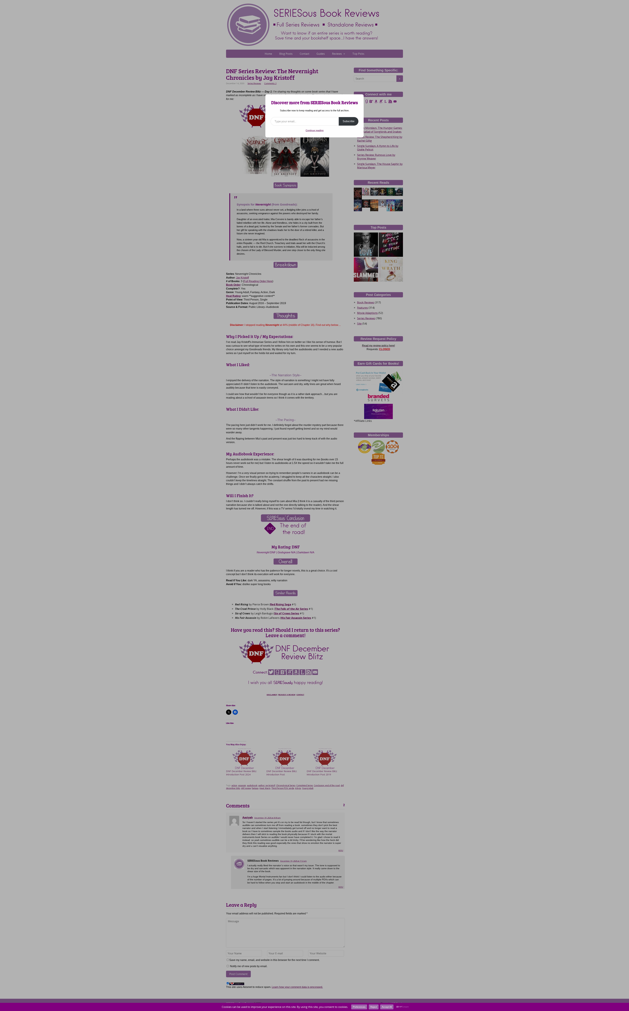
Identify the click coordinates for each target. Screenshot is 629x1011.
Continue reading (315, 130)
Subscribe (348, 121)
